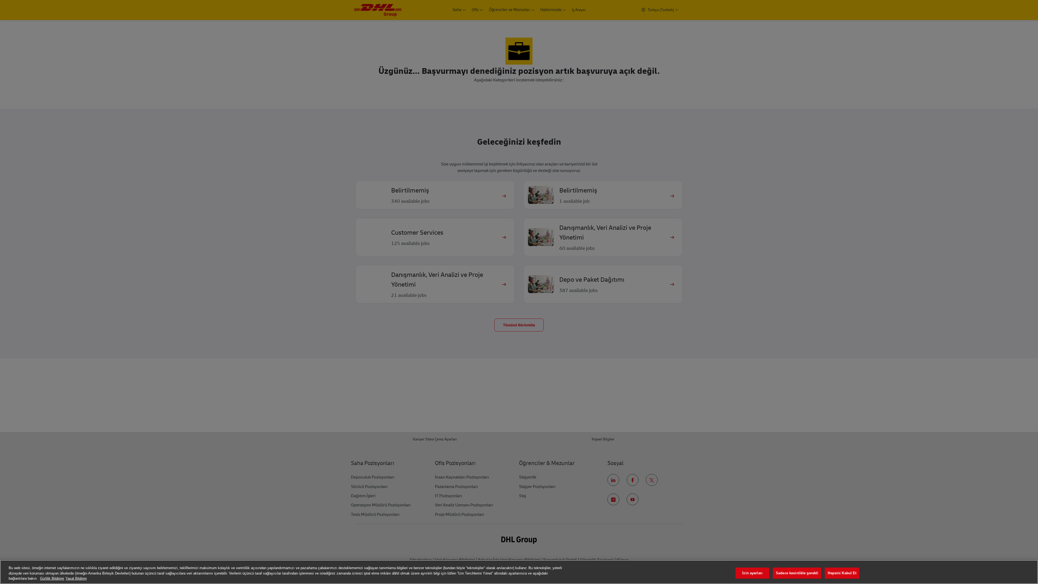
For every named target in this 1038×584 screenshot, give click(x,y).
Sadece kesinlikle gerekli (797, 573)
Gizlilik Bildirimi (52, 578)
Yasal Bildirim (76, 578)
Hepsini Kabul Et (842, 573)
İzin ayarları (752, 573)
